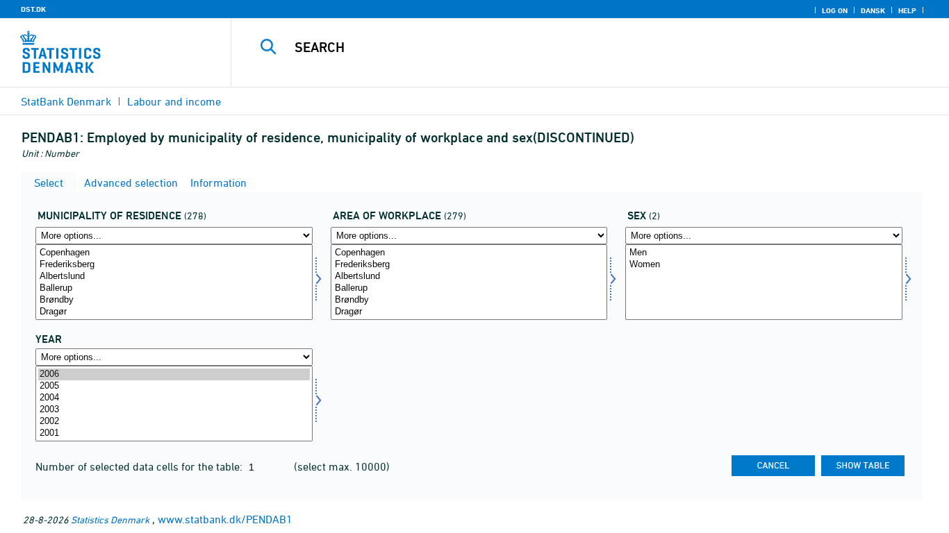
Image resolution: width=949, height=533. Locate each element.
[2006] (174, 374)
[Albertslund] (174, 276)
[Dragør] (174, 312)
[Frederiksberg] (174, 265)
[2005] (174, 386)
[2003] (174, 410)
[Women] (764, 265)
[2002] (174, 422)
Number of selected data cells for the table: (140, 466)
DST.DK (33, 9)
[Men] (764, 253)
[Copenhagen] (174, 253)
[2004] (174, 398)
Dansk (873, 10)
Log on (835, 10)
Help (907, 10)
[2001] (174, 433)
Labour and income (174, 101)
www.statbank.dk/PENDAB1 (225, 519)
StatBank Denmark (66, 101)
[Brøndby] (174, 300)
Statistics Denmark (110, 519)
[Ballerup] (174, 288)
